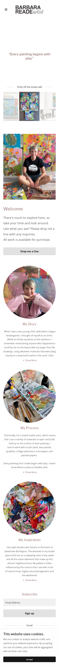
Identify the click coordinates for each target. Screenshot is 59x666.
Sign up (29, 613)
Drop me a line (29, 251)
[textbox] (29, 602)
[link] (29, 9)
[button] (7, 9)
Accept (29, 659)
